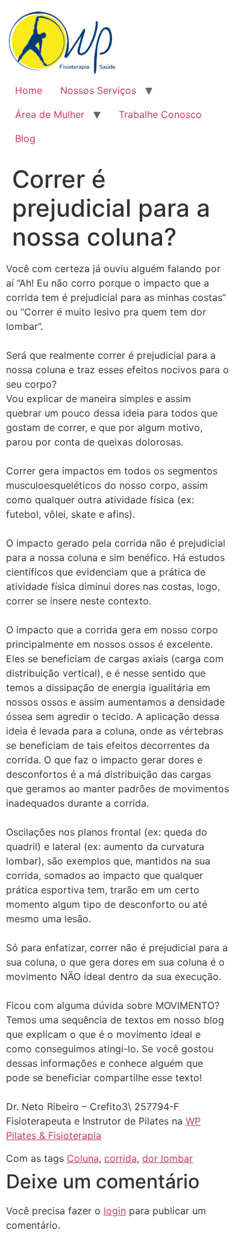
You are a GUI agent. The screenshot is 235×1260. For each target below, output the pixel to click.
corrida (120, 1158)
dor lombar (167, 1158)
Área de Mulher (49, 114)
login (115, 1211)
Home (28, 90)
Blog (25, 138)
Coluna (83, 1158)
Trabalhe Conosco (160, 114)
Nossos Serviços (98, 90)
